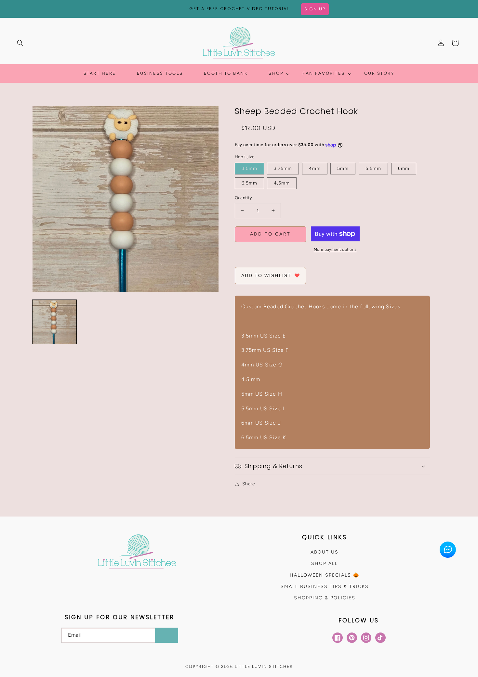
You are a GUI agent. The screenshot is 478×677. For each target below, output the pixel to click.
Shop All (324, 563)
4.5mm (282, 183)
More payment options (335, 249)
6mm (403, 168)
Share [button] (248, 484)
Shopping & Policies (324, 598)
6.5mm (249, 183)
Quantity (243, 197)
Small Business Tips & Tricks (325, 586)
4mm (315, 168)
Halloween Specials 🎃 (324, 575)
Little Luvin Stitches (264, 666)
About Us (325, 552)
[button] (20, 43)
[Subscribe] (166, 635)
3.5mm (249, 168)
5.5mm (373, 168)
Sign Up (314, 9)
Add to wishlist (266, 275)
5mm (343, 168)
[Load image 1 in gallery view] (54, 322)
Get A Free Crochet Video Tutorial (239, 9)
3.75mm (283, 168)
